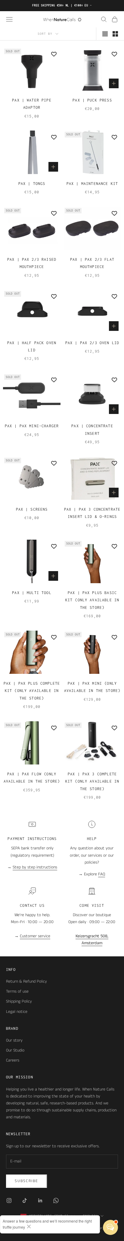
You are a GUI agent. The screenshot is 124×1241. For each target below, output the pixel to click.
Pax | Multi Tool (31, 592)
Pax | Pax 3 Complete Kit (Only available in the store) (92, 781)
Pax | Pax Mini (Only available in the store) (92, 687)
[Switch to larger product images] (105, 33)
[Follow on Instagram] (9, 1200)
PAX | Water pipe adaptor (31, 104)
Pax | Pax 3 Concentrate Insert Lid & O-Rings (92, 513)
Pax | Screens (32, 509)
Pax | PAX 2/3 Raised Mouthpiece (31, 263)
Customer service (35, 936)
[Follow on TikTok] (25, 1200)
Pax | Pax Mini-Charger (32, 426)
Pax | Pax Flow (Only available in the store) (32, 778)
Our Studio (15, 1050)
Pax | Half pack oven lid (31, 346)
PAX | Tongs (31, 183)
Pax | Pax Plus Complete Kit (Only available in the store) (32, 690)
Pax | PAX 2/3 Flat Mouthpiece (92, 263)
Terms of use (17, 991)
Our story (14, 1040)
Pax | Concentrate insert (92, 429)
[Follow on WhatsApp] (56, 1200)
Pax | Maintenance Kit (92, 183)
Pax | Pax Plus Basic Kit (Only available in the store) (92, 600)
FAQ (101, 874)
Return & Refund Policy (26, 981)
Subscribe (26, 1181)
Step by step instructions (35, 867)
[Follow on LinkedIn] (40, 1200)
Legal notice (16, 1012)
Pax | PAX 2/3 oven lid (92, 343)
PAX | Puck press (92, 100)
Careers (12, 1060)
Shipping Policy (19, 1001)
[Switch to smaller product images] (115, 33)
